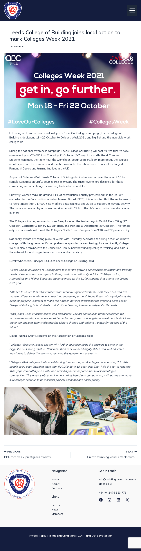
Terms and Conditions (62, 535)
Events (56, 505)
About (55, 484)
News (55, 509)
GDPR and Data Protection (95, 535)
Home (55, 479)
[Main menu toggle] (132, 10)
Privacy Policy (37, 535)
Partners (57, 488)
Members (57, 514)
